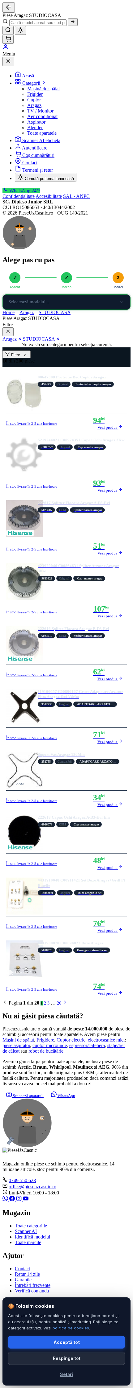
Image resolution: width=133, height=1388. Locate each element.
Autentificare (34, 147)
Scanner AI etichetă (41, 140)
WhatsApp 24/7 (24, 190)
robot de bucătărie (45, 1051)
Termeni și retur (37, 170)
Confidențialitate (18, 196)
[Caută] (73, 22)
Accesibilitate (49, 196)
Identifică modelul (32, 1236)
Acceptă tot (67, 1342)
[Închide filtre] (8, 331)
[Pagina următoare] (64, 1003)
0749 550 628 (22, 1180)
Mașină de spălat (43, 88)
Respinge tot (66, 1358)
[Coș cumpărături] (8, 39)
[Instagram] (19, 1199)
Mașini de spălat (18, 1039)
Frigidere (45, 1039)
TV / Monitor (40, 110)
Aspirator (36, 122)
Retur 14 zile (27, 1274)
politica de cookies (71, 1327)
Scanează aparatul (28, 1095)
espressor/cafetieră (87, 1045)
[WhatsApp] (5, 1199)
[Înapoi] (8, 7)
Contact (29, 162)
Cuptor (34, 99)
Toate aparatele (42, 133)
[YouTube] (25, 1199)
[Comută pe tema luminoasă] (20, 30)
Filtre (18, 355)
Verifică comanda (32, 1290)
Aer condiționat (42, 116)
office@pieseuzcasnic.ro (32, 1186)
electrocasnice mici (106, 1039)
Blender (35, 127)
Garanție (23, 1279)
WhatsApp (66, 1095)
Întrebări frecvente (32, 1285)
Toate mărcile (28, 1242)
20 (59, 1003)
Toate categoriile (31, 1225)
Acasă (28, 75)
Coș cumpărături (38, 155)
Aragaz (34, 105)
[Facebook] (12, 1199)
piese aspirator (16, 1045)
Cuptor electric (71, 1039)
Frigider (35, 94)
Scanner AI (26, 1231)
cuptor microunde (49, 1045)
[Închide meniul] (8, 61)
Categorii (31, 83)
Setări (66, 1374)
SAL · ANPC (76, 196)
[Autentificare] (5, 48)
